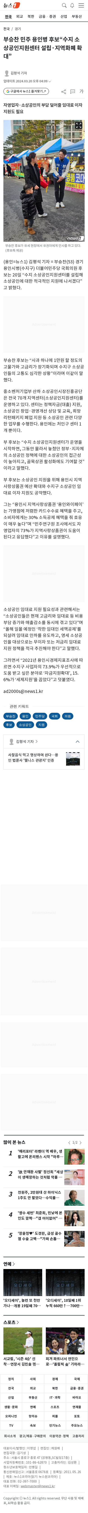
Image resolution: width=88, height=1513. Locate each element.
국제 (77, 1379)
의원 (68, 716)
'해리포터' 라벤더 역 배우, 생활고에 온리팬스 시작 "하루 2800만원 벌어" (40, 1157)
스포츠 (9, 1322)
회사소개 (10, 1436)
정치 (11, 1379)
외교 (33, 1388)
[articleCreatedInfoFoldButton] (49, 81)
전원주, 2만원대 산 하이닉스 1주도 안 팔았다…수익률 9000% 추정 (39, 1198)
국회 (54, 716)
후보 (9, 725)
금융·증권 (77, 1388)
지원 (41, 725)
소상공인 (25, 725)
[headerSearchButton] (64, 5)
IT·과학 (55, 1398)
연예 (7, 1264)
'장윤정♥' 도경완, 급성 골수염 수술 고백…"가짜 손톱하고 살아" (40, 1239)
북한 (55, 1388)
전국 (6, 29)
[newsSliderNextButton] (81, 1143)
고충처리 (78, 1436)
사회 (33, 1379)
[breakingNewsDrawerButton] (72, 5)
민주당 (40, 716)
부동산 (33, 1398)
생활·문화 (11, 1407)
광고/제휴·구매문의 (32, 1436)
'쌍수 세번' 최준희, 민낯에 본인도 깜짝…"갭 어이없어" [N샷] (40, 1218)
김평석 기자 (19, 73)
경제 (55, 1379)
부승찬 (10, 716)
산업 (11, 1398)
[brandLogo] (11, 5)
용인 (25, 716)
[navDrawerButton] (81, 5)
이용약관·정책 (59, 1436)
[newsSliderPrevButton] (69, 1143)
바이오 (76, 1398)
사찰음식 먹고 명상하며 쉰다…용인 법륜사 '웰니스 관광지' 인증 (33, 758)
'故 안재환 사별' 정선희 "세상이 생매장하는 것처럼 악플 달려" (40, 1177)
